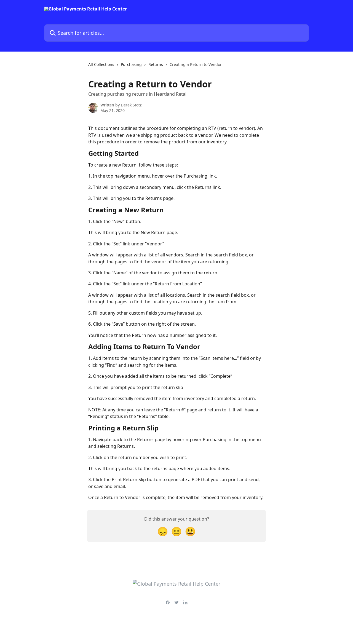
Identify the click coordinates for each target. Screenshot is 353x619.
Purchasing (131, 64)
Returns (155, 64)
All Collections (101, 64)
